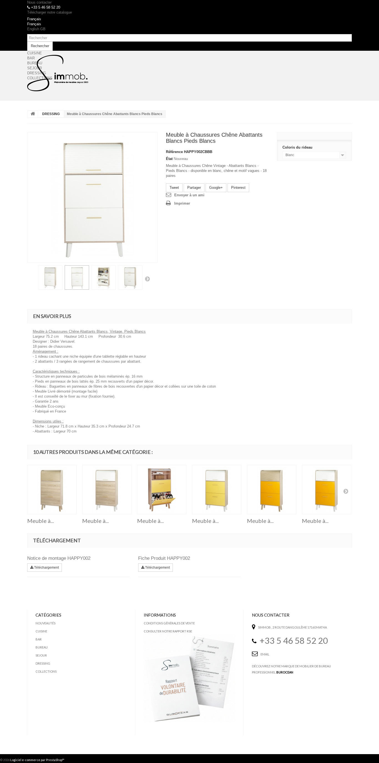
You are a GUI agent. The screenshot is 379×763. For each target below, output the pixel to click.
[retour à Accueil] (32, 114)
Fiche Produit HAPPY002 (164, 558)
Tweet (174, 187)
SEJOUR (41, 655)
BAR (39, 639)
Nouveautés (45, 623)
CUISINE (41, 631)
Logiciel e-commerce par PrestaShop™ (37, 760)
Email (265, 654)
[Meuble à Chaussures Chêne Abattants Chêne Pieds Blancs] (107, 489)
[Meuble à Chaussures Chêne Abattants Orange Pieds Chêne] (271, 489)
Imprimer (182, 203)
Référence (174, 152)
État (169, 159)
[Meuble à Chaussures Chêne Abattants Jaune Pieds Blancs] (216, 489)
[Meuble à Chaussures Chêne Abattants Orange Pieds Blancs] (326, 489)
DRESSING (51, 114)
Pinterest (238, 187)
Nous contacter (39, 2)
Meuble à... (40, 520)
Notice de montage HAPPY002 (58, 558)
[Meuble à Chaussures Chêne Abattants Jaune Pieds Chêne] (161, 489)
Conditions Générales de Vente (169, 623)
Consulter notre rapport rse (168, 631)
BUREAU (42, 647)
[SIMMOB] (57, 73)
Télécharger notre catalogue (49, 12)
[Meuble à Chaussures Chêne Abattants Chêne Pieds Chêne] (52, 489)
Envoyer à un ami (189, 195)
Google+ (216, 187)
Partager (194, 187)
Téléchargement (46, 567)
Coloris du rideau (298, 147)
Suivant (147, 278)
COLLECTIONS (46, 671)
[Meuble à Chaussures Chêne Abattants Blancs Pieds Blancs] (92, 197)
